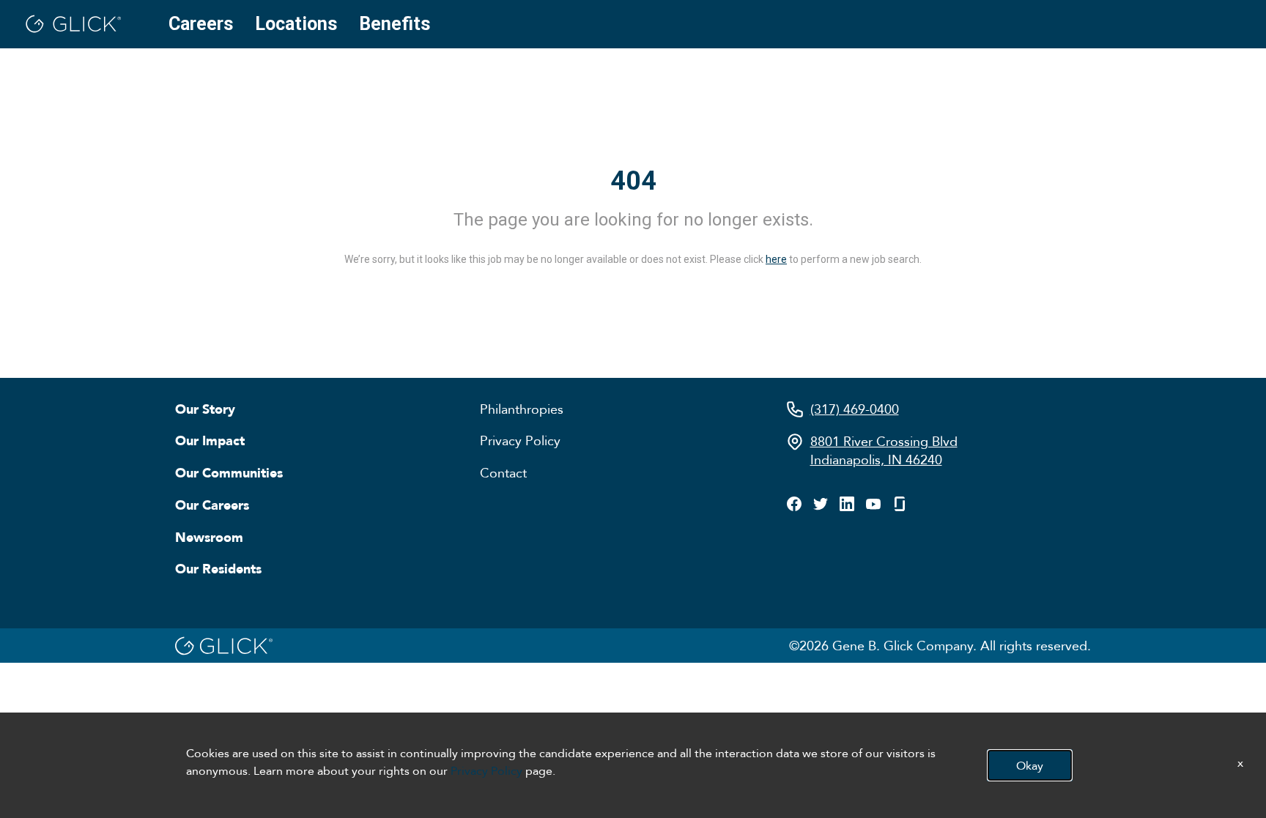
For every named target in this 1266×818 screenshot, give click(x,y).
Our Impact (210, 440)
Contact (503, 472)
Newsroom (209, 537)
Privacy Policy (520, 440)
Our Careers (212, 505)
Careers (201, 23)
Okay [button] (1029, 765)
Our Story (205, 409)
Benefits (394, 23)
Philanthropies (521, 408)
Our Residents (218, 568)
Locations (296, 23)
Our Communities (229, 472)
